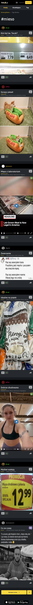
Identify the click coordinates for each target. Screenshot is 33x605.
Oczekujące (16, 7)
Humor (2, 35)
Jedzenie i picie (4, 173)
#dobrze (11, 390)
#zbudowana (17, 390)
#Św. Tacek (20, 35)
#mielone (6, 95)
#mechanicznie (12, 95)
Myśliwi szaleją (7, 469)
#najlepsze (3, 390)
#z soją (24, 95)
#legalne (23, 174)
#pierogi (26, 299)
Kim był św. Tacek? (9, 33)
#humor (8, 35)
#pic (23, 255)
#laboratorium (17, 174)
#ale (20, 530)
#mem (16, 255)
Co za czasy (6, 528)
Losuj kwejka (29, 592)
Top (27, 7)
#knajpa (23, 530)
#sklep (15, 35)
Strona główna (5, 12)
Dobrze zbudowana (10, 387)
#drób (14, 471)
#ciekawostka (6, 174)
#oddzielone (19, 95)
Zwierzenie (6, 253)
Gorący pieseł (7, 92)
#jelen (11, 471)
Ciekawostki (3, 94)
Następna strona (13, 592)
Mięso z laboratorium (10, 171)
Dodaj (5, 7)
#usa (2, 174)
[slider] (8, 233)
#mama (13, 255)
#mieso (12, 35)
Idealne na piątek (8, 297)
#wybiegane (23, 390)
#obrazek (9, 255)
